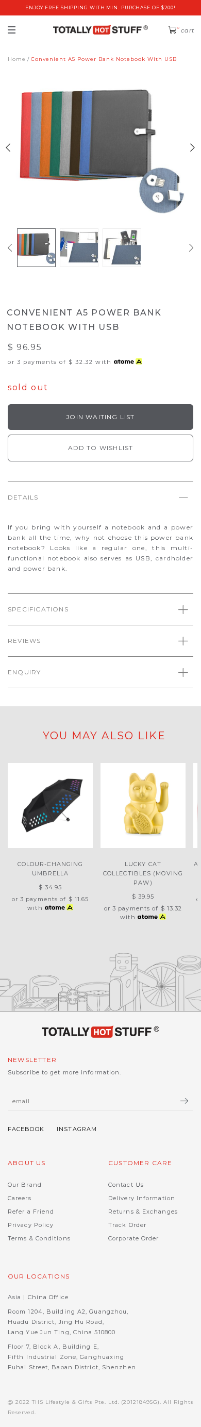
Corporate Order (133, 1238)
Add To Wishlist (100, 448)
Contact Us (126, 1184)
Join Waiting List (100, 417)
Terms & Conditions (39, 1238)
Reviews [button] (24, 640)
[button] (10, 247)
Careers (19, 1198)
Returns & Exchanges (143, 1211)
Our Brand (25, 1184)
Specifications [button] (38, 609)
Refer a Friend (31, 1211)
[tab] (100, 497)
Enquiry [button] (24, 672)
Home (17, 59)
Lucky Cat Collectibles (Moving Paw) (143, 873)
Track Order (127, 1225)
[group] (36, 247)
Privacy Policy (31, 1225)
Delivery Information (141, 1198)
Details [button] (23, 497)
